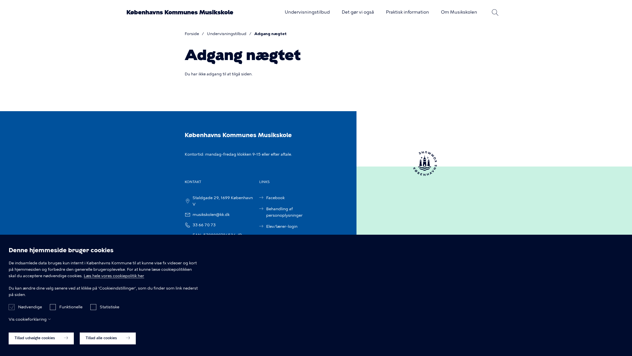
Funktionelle (70, 306)
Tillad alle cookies (102, 338)
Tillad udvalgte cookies (35, 338)
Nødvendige (30, 306)
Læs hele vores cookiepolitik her (114, 275)
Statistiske (109, 306)
